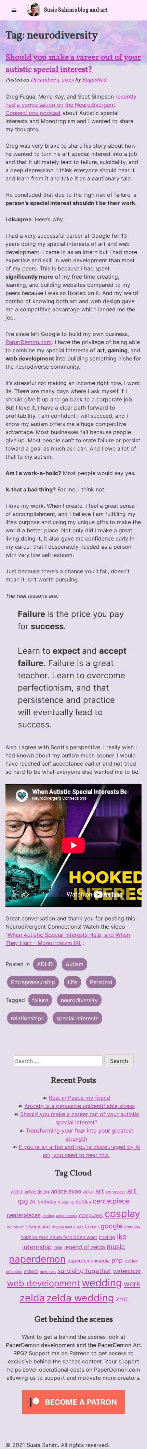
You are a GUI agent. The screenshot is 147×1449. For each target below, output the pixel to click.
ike (121, 1236)
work (132, 1284)
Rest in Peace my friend (79, 1097)
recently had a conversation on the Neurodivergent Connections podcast (70, 104)
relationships (27, 1018)
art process (115, 1192)
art (99, 1191)
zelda (32, 1298)
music (116, 1247)
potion (131, 1260)
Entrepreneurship (33, 982)
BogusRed (94, 80)
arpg (88, 1191)
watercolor (127, 1271)
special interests (77, 1018)
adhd (17, 1191)
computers (91, 1215)
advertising (36, 1191)
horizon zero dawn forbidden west (59, 1237)
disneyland (38, 1226)
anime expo (66, 1191)
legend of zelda (84, 1247)
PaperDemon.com (28, 342)
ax (33, 1201)
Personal (101, 982)
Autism (74, 964)
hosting (107, 1237)
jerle (58, 1247)
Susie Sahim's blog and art (75, 10)
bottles (83, 1201)
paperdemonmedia (88, 1260)
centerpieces (24, 1215)
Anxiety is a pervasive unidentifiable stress (79, 1106)
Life (72, 982)
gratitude (132, 1227)
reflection (14, 1272)
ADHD (45, 964)
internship (37, 1247)
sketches (48, 1272)
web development (43, 1283)
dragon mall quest (67, 1227)
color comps (66, 1216)
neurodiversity (79, 1000)
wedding (102, 1283)
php (117, 1260)
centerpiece (111, 1201)
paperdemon (37, 1259)
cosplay (122, 1213)
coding (48, 1216)
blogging (66, 1202)
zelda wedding (80, 1298)
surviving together (84, 1270)
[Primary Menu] (14, 10)
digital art (15, 1227)
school (31, 1271)
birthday (47, 1201)
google (111, 1226)
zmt (122, 1299)
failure (40, 1000)
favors (92, 1226)
